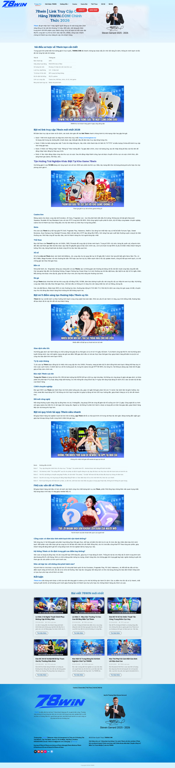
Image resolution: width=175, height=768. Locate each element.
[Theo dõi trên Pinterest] (38, 751)
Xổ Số (103, 4)
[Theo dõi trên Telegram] (51, 751)
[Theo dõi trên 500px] (48, 751)
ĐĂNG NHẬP (93, 10)
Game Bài (84, 4)
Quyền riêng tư (135, 743)
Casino (74, 4)
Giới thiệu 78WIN (50, 4)
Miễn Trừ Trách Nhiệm (96, 745)
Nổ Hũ (111, 4)
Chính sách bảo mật (109, 743)
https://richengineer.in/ (61, 737)
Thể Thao (94, 4)
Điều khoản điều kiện (123, 743)
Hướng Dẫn (64, 4)
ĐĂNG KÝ (82, 10)
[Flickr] (45, 751)
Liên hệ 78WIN (108, 745)
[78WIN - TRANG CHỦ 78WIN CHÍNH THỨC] (16, 4)
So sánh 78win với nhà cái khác (125, 741)
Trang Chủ (37, 4)
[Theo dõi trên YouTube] (41, 751)
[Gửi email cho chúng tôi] (35, 751)
